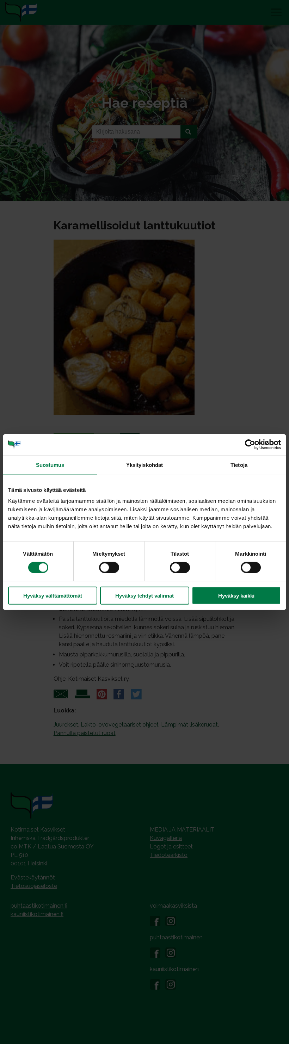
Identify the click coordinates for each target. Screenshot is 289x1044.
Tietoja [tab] (238, 465)
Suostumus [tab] (50, 465)
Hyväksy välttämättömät (52, 596)
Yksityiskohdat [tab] (144, 465)
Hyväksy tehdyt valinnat (144, 596)
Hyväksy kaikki (236, 596)
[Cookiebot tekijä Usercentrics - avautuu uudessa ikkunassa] (250, 444)
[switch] (109, 567)
